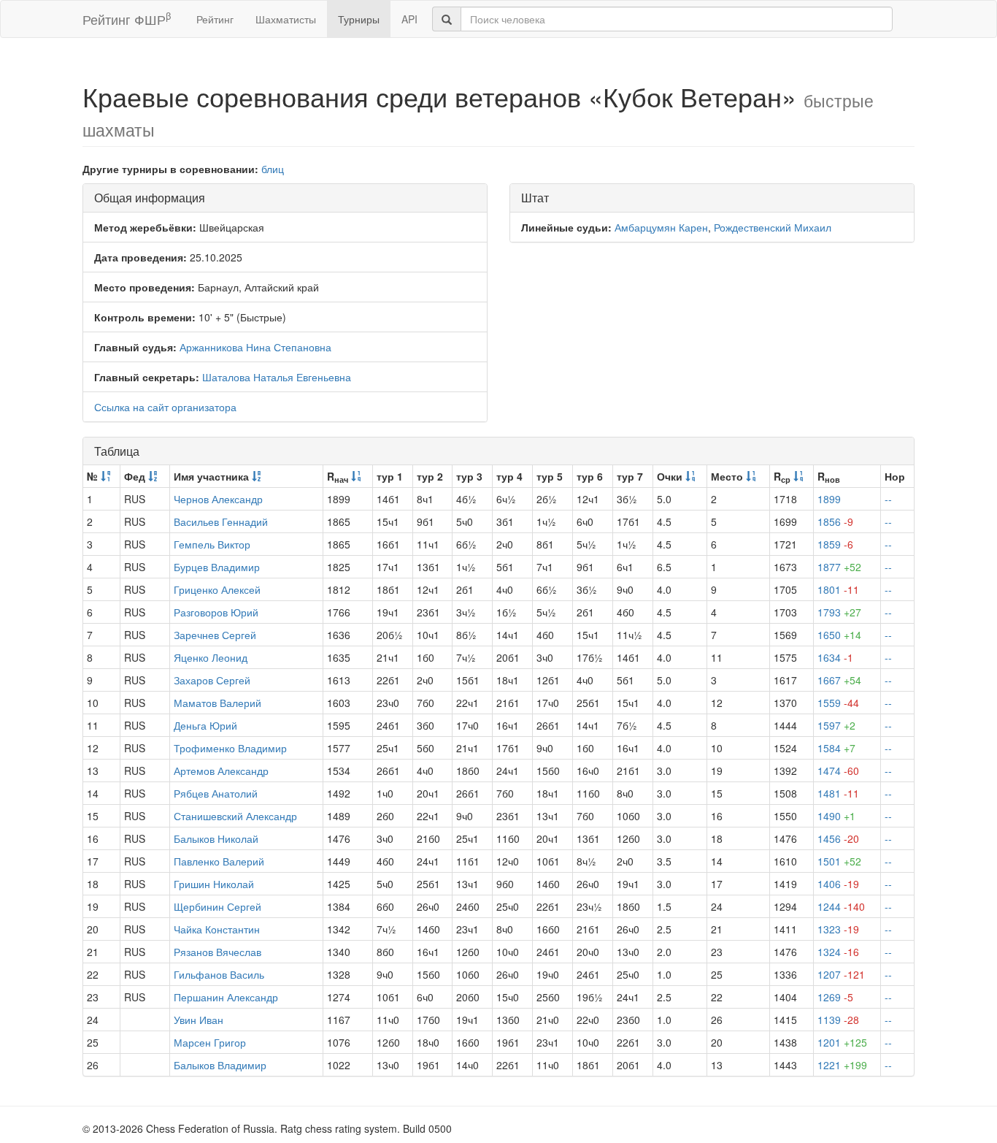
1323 (838, 929)
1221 (842, 1065)
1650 (839, 634)
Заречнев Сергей (215, 634)
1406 (838, 883)
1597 (836, 725)
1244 (841, 906)
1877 (839, 566)
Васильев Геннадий (221, 521)
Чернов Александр (218, 499)
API (409, 19)
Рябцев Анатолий (216, 793)
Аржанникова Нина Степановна (255, 347)
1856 (835, 521)
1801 (838, 589)
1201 (842, 1042)
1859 (835, 544)
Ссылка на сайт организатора (165, 407)
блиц (272, 168)
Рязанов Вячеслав (217, 951)
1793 (839, 612)
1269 (835, 997)
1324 (838, 951)
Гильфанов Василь (219, 974)
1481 (838, 793)
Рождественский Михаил (772, 227)
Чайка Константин (217, 929)
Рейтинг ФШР (126, 18)
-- (888, 499)
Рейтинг (215, 19)
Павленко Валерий (219, 861)
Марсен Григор (210, 1042)
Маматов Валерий (217, 702)
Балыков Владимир (220, 1065)
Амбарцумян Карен (661, 227)
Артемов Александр (221, 770)
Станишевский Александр (235, 815)
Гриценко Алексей (217, 589)
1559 (838, 702)
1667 (839, 680)
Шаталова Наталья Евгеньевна (276, 377)
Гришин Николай (214, 883)
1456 (838, 838)
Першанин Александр (226, 997)
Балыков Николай (216, 838)
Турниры (359, 19)
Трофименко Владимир (230, 748)
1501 (839, 861)
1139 (838, 1019)
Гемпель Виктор (212, 544)
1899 (829, 499)
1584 (836, 748)
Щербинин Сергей (217, 906)
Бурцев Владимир (217, 566)
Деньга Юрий (205, 725)
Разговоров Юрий (216, 612)
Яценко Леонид (210, 657)
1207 (841, 974)
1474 (838, 770)
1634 (835, 657)
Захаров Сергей (212, 680)
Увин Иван (198, 1019)
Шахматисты (285, 19)
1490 (836, 815)
